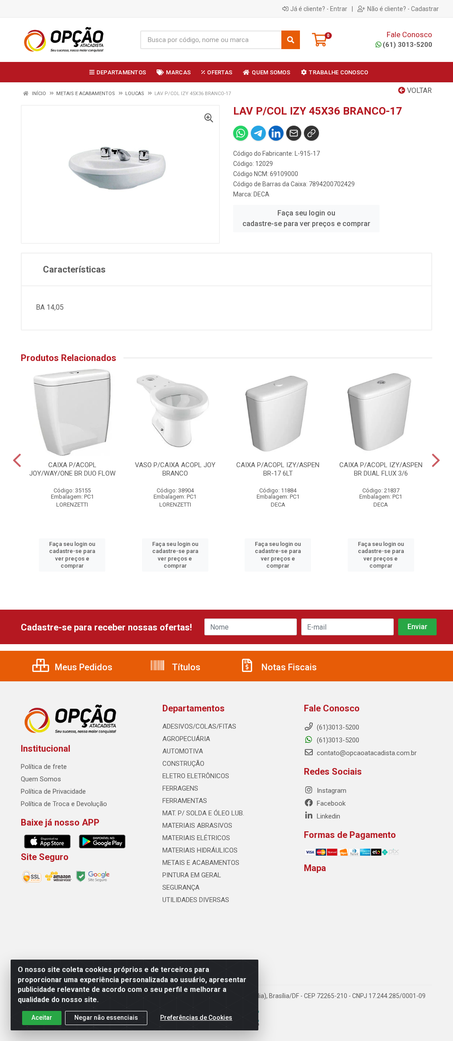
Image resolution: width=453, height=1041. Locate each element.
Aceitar (41, 1017)
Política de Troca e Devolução (64, 804)
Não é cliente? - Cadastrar (403, 9)
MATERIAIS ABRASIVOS (197, 826)
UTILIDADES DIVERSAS (195, 900)
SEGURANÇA (181, 887)
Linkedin (327, 816)
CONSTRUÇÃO (183, 764)
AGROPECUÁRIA (186, 739)
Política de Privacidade (53, 791)
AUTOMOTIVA (182, 751)
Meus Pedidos (82, 667)
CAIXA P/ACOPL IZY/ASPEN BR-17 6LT (277, 469)
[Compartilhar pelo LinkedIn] (276, 133)
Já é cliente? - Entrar (318, 9)
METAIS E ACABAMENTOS (200, 863)
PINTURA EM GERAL (191, 875)
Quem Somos (41, 779)
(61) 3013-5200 (407, 45)
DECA (261, 194)
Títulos (185, 667)
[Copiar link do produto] (311, 133)
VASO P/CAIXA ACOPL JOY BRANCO (175, 469)
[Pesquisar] (290, 40)
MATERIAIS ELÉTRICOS (196, 838)
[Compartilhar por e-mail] (293, 133)
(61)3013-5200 (337, 740)
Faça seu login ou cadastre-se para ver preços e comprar (306, 218)
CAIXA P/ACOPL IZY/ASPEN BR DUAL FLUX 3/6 (380, 469)
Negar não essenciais (106, 1017)
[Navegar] (17, 460)
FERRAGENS (180, 788)
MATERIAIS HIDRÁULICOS (200, 850)
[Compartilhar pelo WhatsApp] (240, 133)
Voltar (418, 90)
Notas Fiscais (288, 667)
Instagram (330, 791)
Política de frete (44, 767)
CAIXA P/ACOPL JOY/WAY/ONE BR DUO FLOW (72, 469)
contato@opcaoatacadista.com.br (366, 753)
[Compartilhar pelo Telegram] (258, 133)
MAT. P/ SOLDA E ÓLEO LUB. (203, 813)
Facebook (330, 803)
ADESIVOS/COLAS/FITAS (199, 726)
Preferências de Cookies (196, 1017)
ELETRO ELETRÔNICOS (195, 776)
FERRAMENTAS (184, 801)
